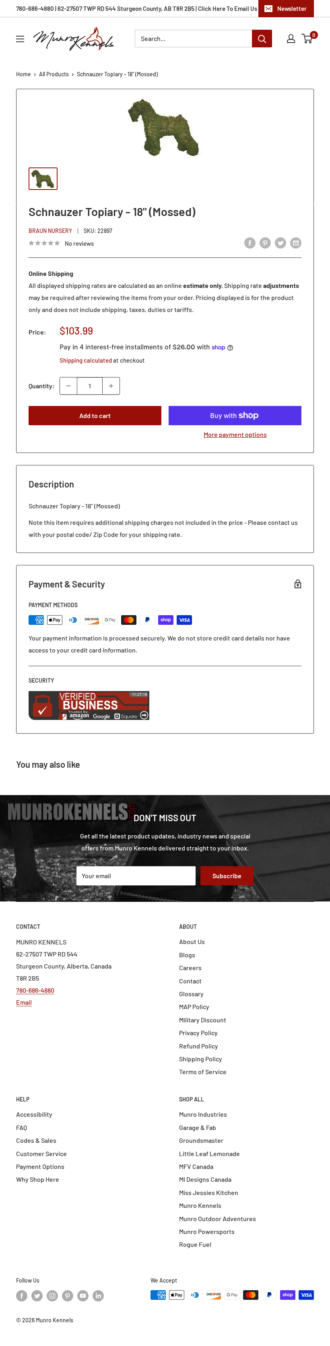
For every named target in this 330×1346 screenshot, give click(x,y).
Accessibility (34, 1114)
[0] (307, 38)
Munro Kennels (200, 1205)
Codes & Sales (36, 1140)
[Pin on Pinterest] (265, 242)
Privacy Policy (198, 1032)
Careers (190, 967)
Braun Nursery (50, 230)
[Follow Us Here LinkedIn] (98, 1295)
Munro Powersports (207, 1231)
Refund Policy (198, 1046)
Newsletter (292, 8)
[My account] (291, 38)
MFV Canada (196, 1166)
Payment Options (40, 1166)
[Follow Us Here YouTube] (83, 1295)
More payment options (235, 434)
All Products (54, 74)
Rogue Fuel (195, 1244)
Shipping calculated (86, 360)
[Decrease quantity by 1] (68, 385)
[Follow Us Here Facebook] (21, 1295)
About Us (192, 941)
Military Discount (202, 1020)
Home (23, 74)
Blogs (187, 955)
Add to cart (95, 415)
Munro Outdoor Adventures (217, 1218)
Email (24, 1002)
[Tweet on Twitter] (280, 242)
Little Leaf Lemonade (209, 1153)
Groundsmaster (201, 1140)
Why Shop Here (37, 1179)
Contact (190, 981)
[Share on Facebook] (250, 242)
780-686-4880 (35, 990)
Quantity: (42, 386)
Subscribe (226, 875)
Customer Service (41, 1153)
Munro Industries (203, 1114)
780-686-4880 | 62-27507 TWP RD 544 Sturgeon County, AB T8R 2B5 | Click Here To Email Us (136, 8)
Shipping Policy (200, 1059)
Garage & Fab (197, 1127)
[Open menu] (20, 39)
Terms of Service (203, 1071)
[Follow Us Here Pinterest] (67, 1295)
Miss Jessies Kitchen (208, 1192)
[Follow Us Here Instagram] (52, 1295)
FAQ (21, 1127)
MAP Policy (194, 1006)
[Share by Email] (295, 242)
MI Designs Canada (205, 1179)
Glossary (191, 993)
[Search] (262, 38)
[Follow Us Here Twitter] (37, 1295)
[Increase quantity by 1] (111, 385)
